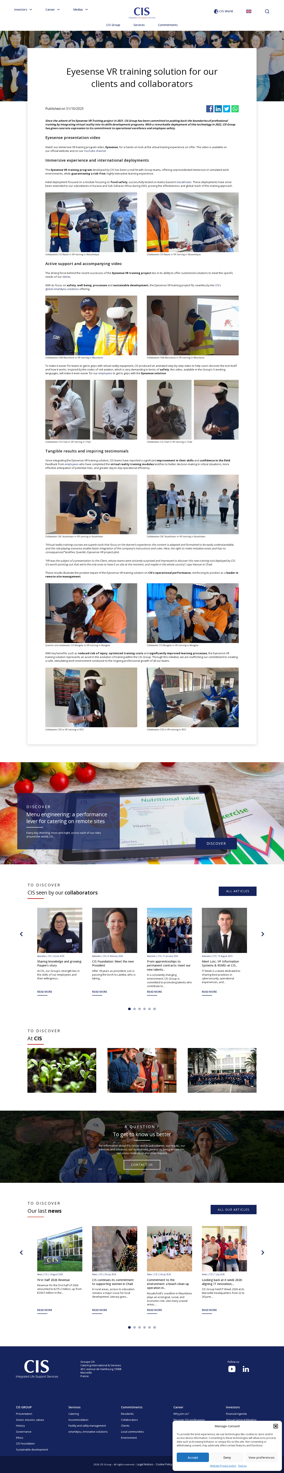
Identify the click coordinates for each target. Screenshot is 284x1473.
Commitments (168, 25)
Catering (73, 1414)
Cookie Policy (164, 1464)
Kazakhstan (184, 182)
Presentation (24, 1414)
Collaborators (129, 1420)
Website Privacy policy (223, 1466)
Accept (193, 1457)
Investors (20, 9)
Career (50, 9)
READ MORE (264, 992)
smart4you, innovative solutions (88, 1431)
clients (66, 277)
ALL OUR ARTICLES (233, 1210)
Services (139, 25)
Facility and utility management (87, 1425)
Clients (125, 1425)
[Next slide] (262, 934)
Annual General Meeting (241, 1420)
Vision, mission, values (30, 1420)
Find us (242, 1466)
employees (105, 373)
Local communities (132, 1431)
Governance (23, 1431)
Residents (127, 1414)
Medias (78, 9)
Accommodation (78, 1420)
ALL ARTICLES (237, 891)
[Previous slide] (21, 934)
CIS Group (113, 25)
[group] (61, 1070)
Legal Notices (145, 1464)
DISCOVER (216, 843)
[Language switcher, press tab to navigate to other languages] (248, 11)
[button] (276, 1426)
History (20, 1425)
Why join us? (181, 1414)
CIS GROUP (24, 1407)
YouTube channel (95, 151)
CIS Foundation (25, 1443)
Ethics (19, 1438)
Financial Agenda (236, 1414)
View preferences (261, 1457)
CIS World (226, 11)
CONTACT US (142, 1165)
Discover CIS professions (189, 1420)
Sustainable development (32, 1449)
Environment (129, 1438)
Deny (227, 1457)
